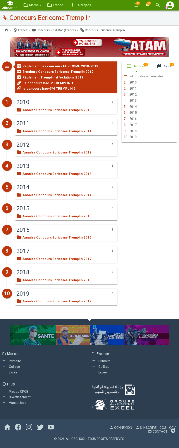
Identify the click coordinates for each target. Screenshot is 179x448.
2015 (133, 113)
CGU (163, 428)
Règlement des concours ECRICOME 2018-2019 (60, 66)
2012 (133, 94)
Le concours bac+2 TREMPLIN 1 (47, 83)
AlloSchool (76, 439)
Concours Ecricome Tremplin (104, 30)
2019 (133, 137)
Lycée (12, 372)
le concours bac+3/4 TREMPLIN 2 (49, 89)
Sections (139, 65)
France (22, 30)
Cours (167, 65)
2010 (133, 82)
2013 (133, 101)
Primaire (14, 361)
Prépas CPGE (18, 392)
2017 (133, 125)
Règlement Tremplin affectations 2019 (52, 77)
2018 (133, 131)
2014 (133, 107)
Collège (14, 367)
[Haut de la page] (173, 432)
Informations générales (146, 76)
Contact (159, 432)
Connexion (122, 428)
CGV (172, 428)
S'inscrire (148, 428)
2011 (133, 89)
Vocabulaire (17, 403)
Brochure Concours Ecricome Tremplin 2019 (57, 72)
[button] (32, 5)
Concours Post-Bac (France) (56, 30)
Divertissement (19, 397)
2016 (133, 119)
